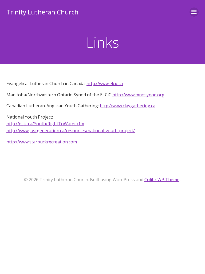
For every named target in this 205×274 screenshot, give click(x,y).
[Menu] (194, 12)
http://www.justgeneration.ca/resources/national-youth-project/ (70, 131)
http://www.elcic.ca (104, 83)
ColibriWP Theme (161, 179)
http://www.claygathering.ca (127, 106)
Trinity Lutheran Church (42, 11)
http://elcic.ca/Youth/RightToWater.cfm (45, 124)
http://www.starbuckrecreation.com (41, 142)
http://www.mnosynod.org (138, 95)
